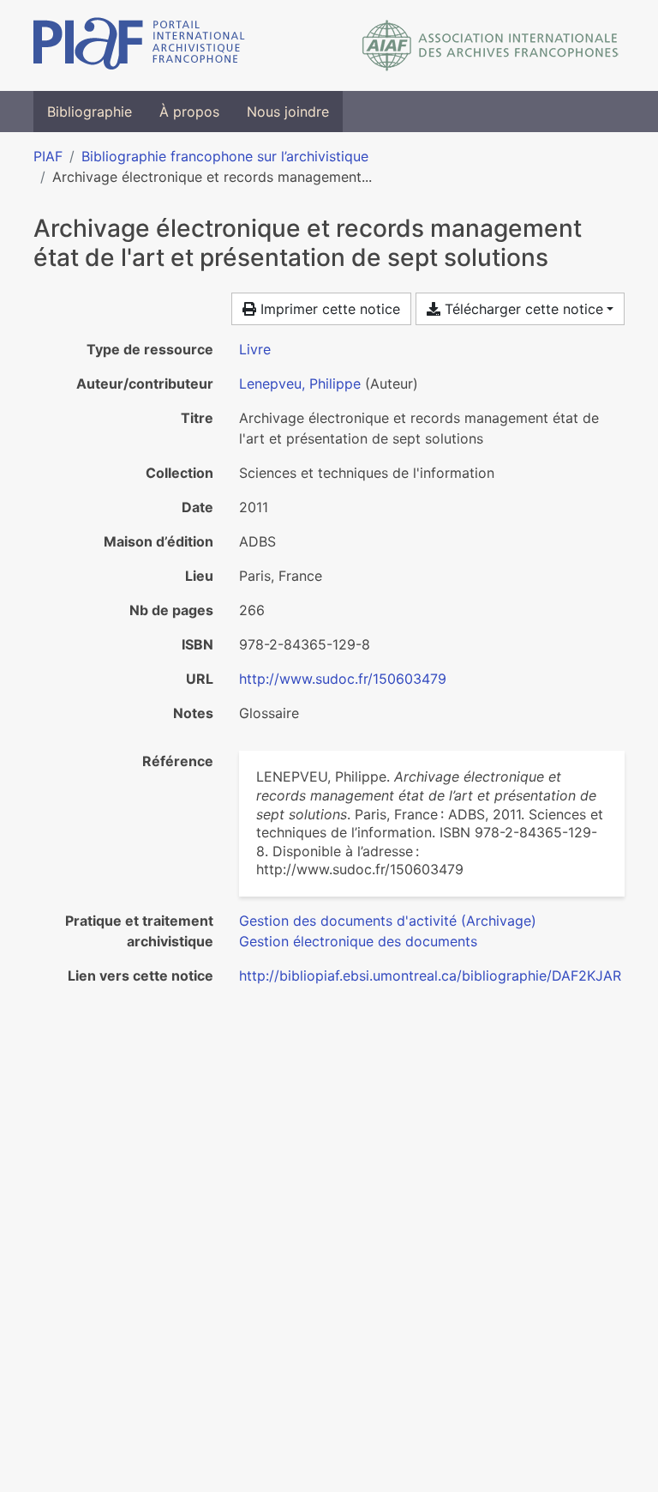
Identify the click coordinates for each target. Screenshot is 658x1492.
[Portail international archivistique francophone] (139, 45)
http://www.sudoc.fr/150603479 (342, 678)
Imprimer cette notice (328, 308)
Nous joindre (288, 111)
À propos (189, 111)
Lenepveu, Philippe (300, 383)
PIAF (48, 156)
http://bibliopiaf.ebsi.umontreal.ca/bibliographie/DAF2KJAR (430, 975)
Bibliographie (89, 111)
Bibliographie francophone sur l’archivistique (224, 156)
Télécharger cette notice (521, 308)
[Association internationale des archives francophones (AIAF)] (490, 45)
